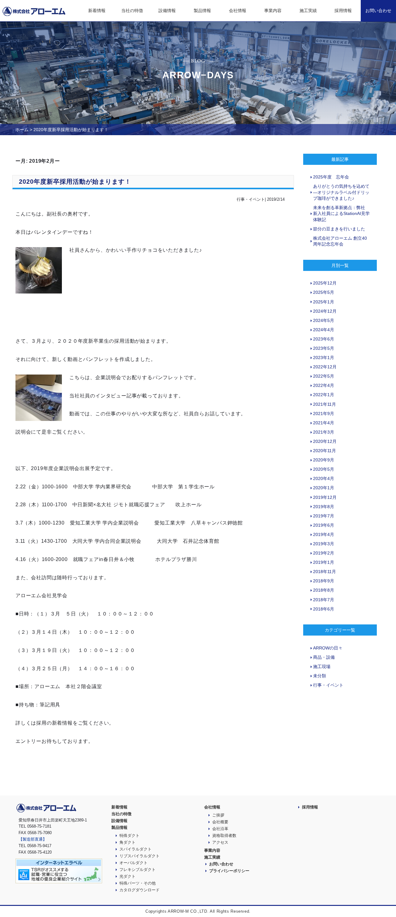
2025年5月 (323, 292)
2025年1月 (323, 301)
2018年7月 (323, 599)
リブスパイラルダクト (139, 856)
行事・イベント (328, 685)
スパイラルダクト (135, 849)
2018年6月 (323, 608)
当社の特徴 (132, 10)
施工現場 (321, 666)
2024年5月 (323, 320)
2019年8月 (323, 506)
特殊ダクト (129, 835)
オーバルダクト (133, 862)
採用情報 (343, 10)
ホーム (21, 129)
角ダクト (127, 842)
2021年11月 (324, 404)
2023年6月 (323, 338)
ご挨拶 (218, 815)
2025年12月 (325, 283)
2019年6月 (323, 525)
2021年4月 (323, 422)
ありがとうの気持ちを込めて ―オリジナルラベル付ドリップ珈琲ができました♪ (341, 192)
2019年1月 (323, 562)
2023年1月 (323, 357)
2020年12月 (325, 441)
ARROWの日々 (327, 647)
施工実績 (308, 10)
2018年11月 (324, 571)
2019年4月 (323, 534)
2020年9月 (323, 459)
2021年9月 (323, 413)
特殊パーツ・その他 (137, 883)
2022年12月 (325, 366)
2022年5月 (323, 376)
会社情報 (237, 10)
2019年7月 (323, 515)
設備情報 (167, 10)
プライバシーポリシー (229, 870)
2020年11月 (324, 450)
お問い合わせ (378, 10)
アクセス (220, 842)
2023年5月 (323, 348)
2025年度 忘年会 (331, 176)
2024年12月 (325, 311)
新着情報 (96, 10)
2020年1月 (323, 487)
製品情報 (202, 10)
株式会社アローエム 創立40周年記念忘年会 (340, 241)
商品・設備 (324, 657)
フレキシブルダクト (137, 869)
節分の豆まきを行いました (339, 228)
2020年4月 (323, 478)
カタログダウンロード (139, 890)
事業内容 (273, 10)
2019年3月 (323, 543)
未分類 (319, 675)
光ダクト (127, 876)
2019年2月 (323, 553)
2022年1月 (323, 394)
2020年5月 (323, 469)
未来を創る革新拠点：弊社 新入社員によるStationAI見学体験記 (341, 213)
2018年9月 (323, 580)
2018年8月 (323, 590)
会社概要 (220, 822)
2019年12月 (325, 497)
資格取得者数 (224, 835)
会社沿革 (220, 828)
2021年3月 (323, 432)
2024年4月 (323, 329)
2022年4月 (323, 385)
